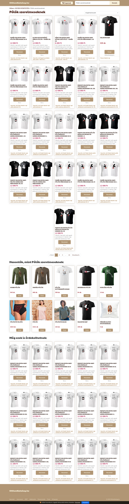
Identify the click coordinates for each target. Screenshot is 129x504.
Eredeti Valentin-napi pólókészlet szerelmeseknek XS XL (108, 365)
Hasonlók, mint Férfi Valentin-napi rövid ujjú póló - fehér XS (63, 58)
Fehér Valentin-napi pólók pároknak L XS (86, 38)
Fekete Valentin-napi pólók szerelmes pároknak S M (41, 182)
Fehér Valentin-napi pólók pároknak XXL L (108, 181)
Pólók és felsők (16, 322)
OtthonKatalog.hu (19, 2)
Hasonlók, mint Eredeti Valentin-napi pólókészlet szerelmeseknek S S (64, 431)
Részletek (19, 52)
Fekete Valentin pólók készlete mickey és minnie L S (86, 134)
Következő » (76, 255)
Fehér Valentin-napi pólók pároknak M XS (18, 86)
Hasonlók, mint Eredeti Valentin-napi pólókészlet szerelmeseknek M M (109, 479)
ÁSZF (26, 499)
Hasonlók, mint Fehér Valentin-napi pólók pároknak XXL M (86, 201)
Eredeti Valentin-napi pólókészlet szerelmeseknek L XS (18, 134)
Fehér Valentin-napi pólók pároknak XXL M (86, 181)
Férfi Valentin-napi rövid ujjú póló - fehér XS (64, 39)
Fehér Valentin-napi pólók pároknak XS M (18, 38)
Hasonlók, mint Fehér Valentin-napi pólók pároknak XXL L (108, 201)
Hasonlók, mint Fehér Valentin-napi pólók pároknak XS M (19, 58)
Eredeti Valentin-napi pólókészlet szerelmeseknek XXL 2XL (109, 86)
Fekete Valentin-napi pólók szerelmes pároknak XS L (63, 86)
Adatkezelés (32, 499)
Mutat (109, 52)
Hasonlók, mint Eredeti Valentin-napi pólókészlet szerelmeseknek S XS (41, 431)
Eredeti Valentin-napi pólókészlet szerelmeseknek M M (108, 460)
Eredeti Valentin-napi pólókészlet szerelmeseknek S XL (18, 460)
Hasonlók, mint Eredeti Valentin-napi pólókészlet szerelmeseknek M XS (64, 479)
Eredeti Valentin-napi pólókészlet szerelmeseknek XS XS (18, 365)
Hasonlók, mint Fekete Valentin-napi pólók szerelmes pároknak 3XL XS (19, 201)
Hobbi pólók (15, 287)
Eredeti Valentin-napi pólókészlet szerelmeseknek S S (63, 412)
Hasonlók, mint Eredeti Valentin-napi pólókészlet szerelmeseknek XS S (41, 384)
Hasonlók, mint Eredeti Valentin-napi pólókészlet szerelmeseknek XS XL (109, 384)
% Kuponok (55, 499)
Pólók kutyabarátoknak (62, 288)
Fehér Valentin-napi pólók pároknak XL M (63, 181)
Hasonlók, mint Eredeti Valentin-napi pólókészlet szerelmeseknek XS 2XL (19, 431)
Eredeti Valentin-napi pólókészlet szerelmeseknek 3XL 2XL (86, 86)
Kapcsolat (11, 499)
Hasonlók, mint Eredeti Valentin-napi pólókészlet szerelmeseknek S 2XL (41, 479)
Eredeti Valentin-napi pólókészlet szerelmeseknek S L (41, 134)
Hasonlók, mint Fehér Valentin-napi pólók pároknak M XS (19, 106)
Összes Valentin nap (105, 58)
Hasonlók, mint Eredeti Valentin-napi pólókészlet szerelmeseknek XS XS (19, 384)
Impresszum (20, 499)
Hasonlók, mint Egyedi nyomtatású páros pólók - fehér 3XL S (41, 58)
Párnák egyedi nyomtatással (105, 323)
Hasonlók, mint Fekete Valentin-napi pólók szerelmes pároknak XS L (64, 106)
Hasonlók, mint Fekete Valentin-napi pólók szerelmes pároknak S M (41, 201)
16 (69, 255)
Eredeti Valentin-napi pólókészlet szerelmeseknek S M (86, 412)
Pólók (35, 322)
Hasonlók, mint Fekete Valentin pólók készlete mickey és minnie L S (87, 153)
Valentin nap (105, 38)
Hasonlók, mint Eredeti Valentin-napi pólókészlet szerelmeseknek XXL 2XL (109, 106)
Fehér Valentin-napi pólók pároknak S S (40, 86)
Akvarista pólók (84, 287)
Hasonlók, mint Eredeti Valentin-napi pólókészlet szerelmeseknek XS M (64, 153)
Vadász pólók (38, 287)
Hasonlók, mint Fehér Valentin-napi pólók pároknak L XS (86, 58)
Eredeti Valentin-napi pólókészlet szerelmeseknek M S (86, 460)
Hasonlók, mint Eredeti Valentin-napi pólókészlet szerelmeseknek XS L (86, 384)
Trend (48, 499)
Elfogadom (85, 502)
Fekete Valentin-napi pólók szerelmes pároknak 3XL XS (18, 182)
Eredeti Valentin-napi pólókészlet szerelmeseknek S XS (41, 412)
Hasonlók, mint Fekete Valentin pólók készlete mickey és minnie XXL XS (64, 248)
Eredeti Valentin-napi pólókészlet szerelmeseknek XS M (63, 134)
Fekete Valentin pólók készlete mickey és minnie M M (108, 134)
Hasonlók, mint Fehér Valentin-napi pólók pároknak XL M (63, 201)
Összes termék (41, 499)
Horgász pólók (106, 287)
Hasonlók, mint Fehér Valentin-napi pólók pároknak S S (41, 106)
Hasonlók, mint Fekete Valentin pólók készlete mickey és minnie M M (109, 153)
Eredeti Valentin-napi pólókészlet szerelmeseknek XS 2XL (18, 412)
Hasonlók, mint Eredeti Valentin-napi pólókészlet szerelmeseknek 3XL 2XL (87, 106)
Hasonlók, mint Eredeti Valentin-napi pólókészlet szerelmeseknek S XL (19, 479)
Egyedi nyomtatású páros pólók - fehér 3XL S (42, 39)
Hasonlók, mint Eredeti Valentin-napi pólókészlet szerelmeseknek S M (86, 431)
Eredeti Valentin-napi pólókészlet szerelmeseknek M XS (63, 460)
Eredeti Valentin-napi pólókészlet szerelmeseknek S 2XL (41, 460)
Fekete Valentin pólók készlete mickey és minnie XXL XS (63, 229)
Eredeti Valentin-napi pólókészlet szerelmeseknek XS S (41, 365)
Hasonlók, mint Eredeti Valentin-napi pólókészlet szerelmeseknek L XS (19, 153)
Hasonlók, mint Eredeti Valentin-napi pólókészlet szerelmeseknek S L (41, 153)
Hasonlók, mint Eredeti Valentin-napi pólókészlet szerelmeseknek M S (86, 479)
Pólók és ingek (61, 322)
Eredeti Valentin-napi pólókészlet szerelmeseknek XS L (86, 365)
